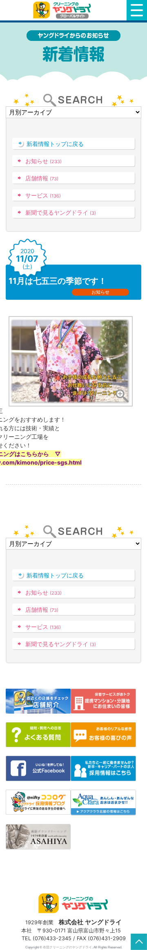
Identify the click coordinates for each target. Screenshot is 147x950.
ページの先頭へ (139, 942)
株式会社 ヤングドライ (90, 922)
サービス (43, 195)
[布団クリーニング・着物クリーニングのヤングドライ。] (63, 10)
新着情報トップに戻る (55, 143)
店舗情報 (41, 178)
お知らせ (43, 160)
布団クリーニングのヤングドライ (67, 947)
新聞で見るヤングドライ (60, 212)
